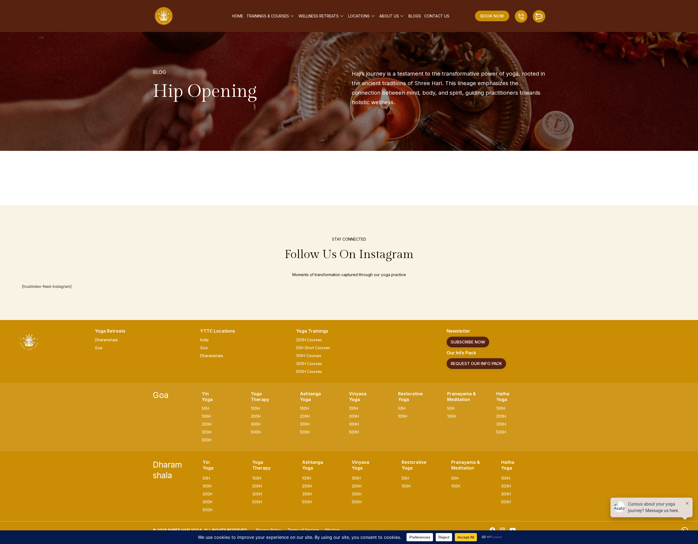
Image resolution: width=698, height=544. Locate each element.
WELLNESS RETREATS (319, 16)
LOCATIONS (359, 16)
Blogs (414, 16)
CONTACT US (436, 16)
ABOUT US (389, 16)
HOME (237, 16)
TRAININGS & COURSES (267, 16)
